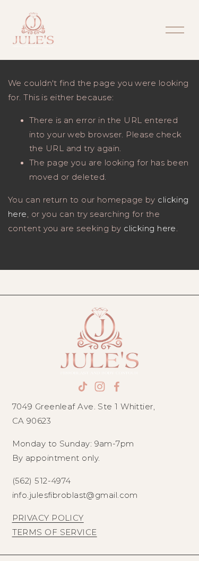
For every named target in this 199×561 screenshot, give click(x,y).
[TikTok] (82, 386)
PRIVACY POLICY (48, 518)
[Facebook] (116, 386)
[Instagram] (99, 386)
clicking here (150, 228)
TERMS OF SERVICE (54, 532)
